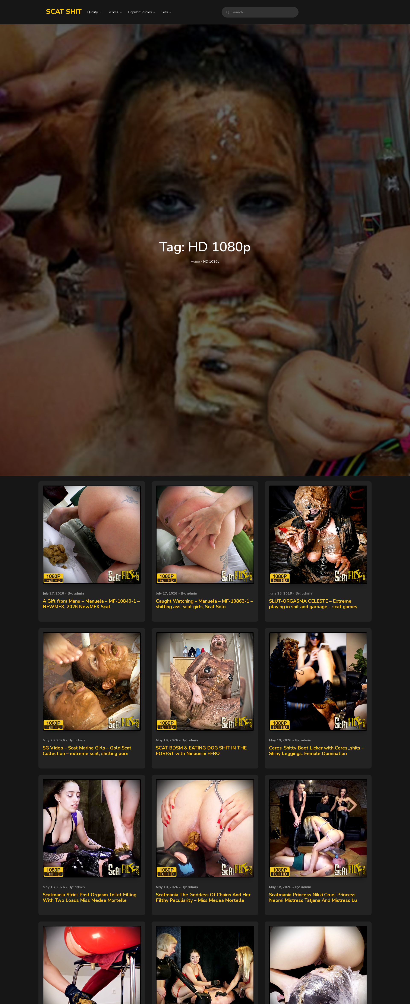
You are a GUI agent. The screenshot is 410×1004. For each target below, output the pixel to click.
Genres (113, 12)
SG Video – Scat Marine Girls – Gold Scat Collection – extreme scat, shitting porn (87, 751)
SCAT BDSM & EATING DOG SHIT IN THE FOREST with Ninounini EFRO (201, 751)
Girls (164, 12)
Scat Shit (64, 11)
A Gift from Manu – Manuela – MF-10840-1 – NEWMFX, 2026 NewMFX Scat (91, 604)
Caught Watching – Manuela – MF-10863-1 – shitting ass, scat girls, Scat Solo (204, 604)
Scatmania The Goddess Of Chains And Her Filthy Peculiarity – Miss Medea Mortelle (203, 898)
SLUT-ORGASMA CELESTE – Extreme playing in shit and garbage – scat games (313, 604)
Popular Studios (140, 12)
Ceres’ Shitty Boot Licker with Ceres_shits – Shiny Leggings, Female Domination (316, 751)
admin (79, 593)
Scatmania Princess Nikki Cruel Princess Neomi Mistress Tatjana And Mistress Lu (313, 898)
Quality (92, 12)
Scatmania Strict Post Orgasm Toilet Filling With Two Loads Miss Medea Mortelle (89, 898)
